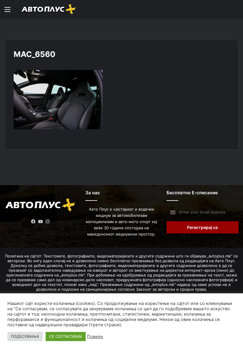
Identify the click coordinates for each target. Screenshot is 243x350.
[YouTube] (40, 221)
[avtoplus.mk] (49, 9)
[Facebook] (33, 221)
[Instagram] (47, 221)
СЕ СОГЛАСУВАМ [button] (65, 336)
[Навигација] (7, 11)
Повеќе (95, 336)
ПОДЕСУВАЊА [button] (25, 336)
